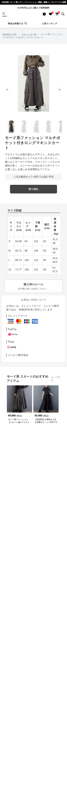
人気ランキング (49, 23)
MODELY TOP (9, 34)
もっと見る (55, 378)
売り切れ (33, 189)
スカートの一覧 (28, 34)
